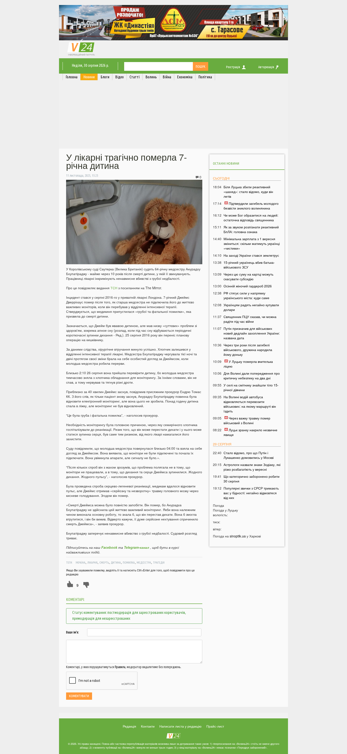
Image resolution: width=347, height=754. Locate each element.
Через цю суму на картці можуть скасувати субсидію (248, 276)
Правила (120, 667)
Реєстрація (233, 67)
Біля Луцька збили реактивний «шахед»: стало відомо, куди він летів (248, 191)
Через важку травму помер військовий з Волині (247, 420)
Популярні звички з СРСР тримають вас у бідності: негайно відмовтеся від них (251, 493)
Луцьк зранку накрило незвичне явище (250, 432)
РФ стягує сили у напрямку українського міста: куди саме (246, 295)
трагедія (159, 562)
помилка (129, 562)
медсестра (144, 562)
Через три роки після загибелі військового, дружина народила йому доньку (248, 350)
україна (80, 562)
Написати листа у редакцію (180, 726)
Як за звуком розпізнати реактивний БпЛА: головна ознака (251, 229)
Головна (71, 77)
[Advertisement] (173, 116)
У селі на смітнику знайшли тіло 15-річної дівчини (251, 387)
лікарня (92, 562)
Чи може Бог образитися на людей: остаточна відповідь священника (251, 217)
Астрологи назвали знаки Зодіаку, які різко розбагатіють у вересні (252, 467)
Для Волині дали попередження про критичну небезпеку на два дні (252, 375)
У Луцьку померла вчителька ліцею (248, 364)
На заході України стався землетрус (251, 255)
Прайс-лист (215, 726)
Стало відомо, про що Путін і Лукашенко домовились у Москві (249, 455)
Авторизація (266, 67)
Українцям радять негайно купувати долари (251, 307)
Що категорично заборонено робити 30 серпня (251, 478)
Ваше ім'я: (72, 632)
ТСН (113, 287)
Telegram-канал (136, 547)
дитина (116, 562)
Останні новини (226, 163)
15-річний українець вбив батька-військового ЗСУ (249, 264)
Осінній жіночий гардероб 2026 (248, 286)
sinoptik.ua (238, 536)
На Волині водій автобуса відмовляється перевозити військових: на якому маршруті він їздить (250, 403)
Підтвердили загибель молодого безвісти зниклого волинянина (251, 205)
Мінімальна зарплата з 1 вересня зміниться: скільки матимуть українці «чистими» (252, 243)
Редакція (129, 726)
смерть (104, 562)
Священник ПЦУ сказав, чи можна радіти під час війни (250, 319)
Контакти (148, 726)
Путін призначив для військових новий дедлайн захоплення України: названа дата (252, 333)
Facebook (109, 547)
